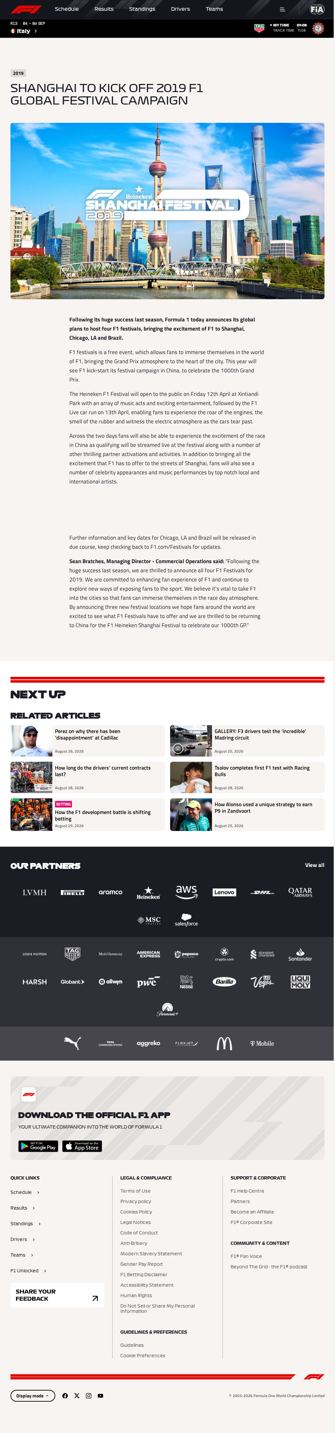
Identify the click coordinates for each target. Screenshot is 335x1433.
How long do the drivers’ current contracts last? (103, 771)
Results (104, 9)
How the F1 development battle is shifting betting (102, 815)
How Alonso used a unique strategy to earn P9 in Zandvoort (263, 808)
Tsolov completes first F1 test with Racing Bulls (262, 771)
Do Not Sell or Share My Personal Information (157, 1308)
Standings (142, 9)
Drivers (180, 9)
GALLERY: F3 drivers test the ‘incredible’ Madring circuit (260, 734)
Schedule (67, 9)
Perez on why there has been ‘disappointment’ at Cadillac (87, 734)
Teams (214, 9)
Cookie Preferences (142, 1356)
